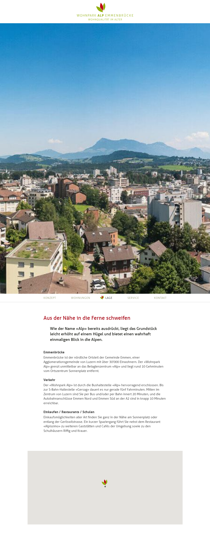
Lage (108, 297)
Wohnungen (80, 297)
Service (133, 297)
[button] (105, 483)
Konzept (49, 297)
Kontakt (160, 297)
